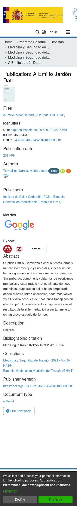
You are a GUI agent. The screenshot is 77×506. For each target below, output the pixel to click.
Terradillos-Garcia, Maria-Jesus (25, 170)
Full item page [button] (20, 410)
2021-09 (9, 155)
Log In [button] (53, 31)
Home (8, 41)
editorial (8, 401)
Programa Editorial (31, 41)
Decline (20, 499)
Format (35, 248)
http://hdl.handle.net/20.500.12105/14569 (39, 129)
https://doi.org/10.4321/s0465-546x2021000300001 (38, 385)
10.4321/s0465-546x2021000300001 (36, 140)
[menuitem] (43, 32)
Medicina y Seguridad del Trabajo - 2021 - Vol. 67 (29, 52)
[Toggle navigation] (68, 32)
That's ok (55, 499)
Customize (10, 491)
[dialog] (38, 488)
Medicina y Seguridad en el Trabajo (29, 47)
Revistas (57, 41)
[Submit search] (37, 32)
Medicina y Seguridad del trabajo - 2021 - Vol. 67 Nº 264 (29, 57)
